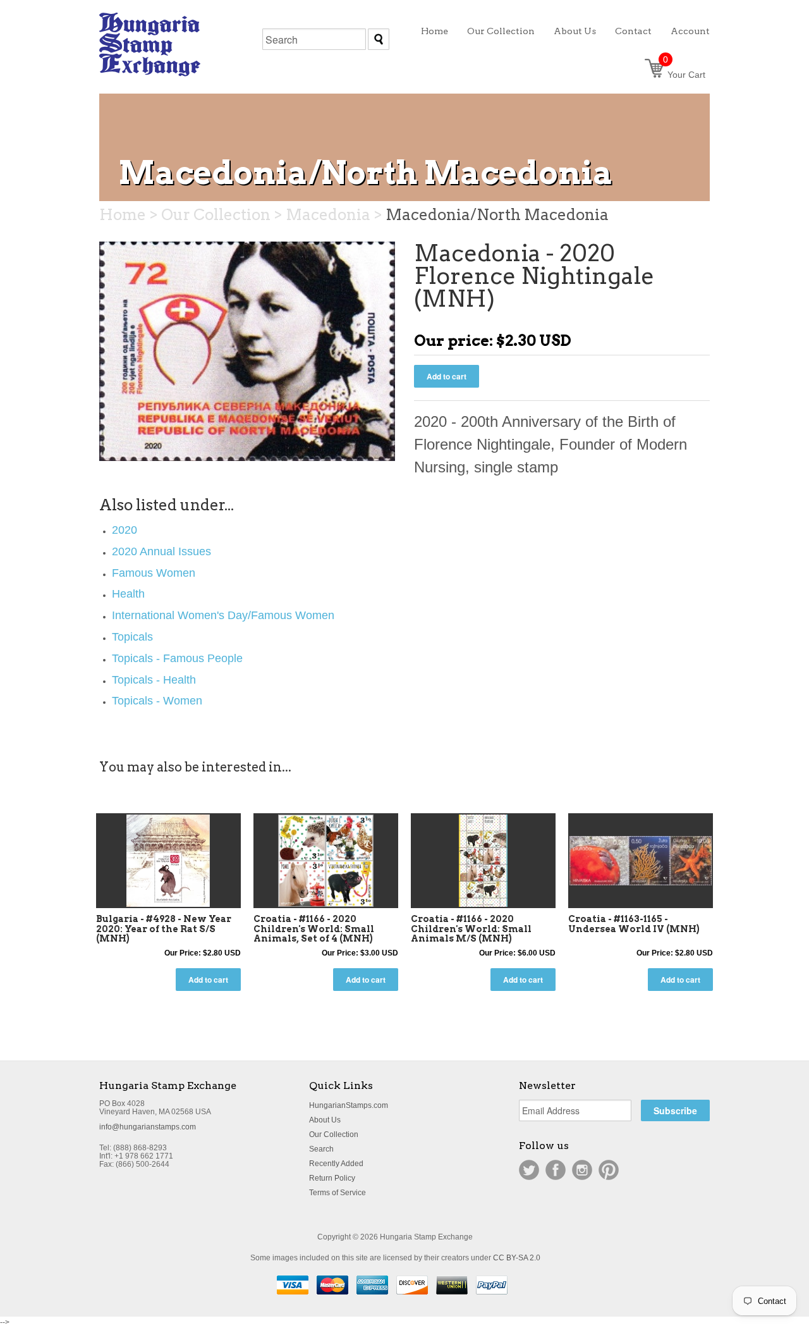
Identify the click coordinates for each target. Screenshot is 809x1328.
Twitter (529, 1170)
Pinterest (609, 1170)
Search (321, 1149)
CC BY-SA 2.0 (516, 1257)
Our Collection (333, 1134)
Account (690, 31)
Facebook (555, 1170)
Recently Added (336, 1163)
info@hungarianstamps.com (147, 1126)
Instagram (582, 1170)
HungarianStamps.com (348, 1105)
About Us (325, 1120)
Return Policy (332, 1178)
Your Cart (684, 75)
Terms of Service (337, 1192)
